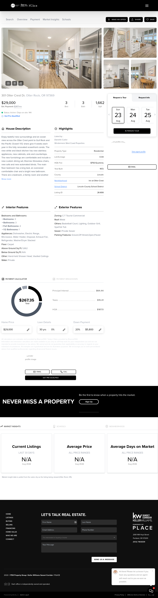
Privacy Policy (119, 595)
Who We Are (11, 535)
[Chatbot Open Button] (151, 591)
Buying (9, 521)
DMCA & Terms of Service (136, 595)
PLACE (57, 575)
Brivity (14, 595)
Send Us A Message (104, 559)
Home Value (11, 532)
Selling (9, 525)
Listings (9, 518)
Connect (10, 539)
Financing (10, 528)
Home (8, 514)
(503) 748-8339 (139, 542)
